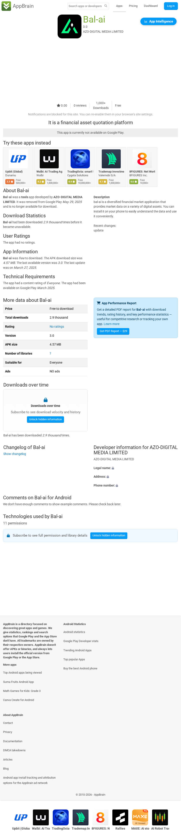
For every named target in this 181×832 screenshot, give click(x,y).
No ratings (57, 327)
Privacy (7, 732)
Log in (171, 6)
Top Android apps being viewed (22, 672)
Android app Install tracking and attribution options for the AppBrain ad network (29, 780)
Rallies (120, 828)
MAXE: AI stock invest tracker (140, 828)
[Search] (106, 6)
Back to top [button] (171, 796)
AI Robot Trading (160, 828)
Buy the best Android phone (80, 668)
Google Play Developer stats (80, 641)
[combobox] (85, 6)
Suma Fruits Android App (18, 682)
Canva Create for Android (18, 700)
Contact (8, 723)
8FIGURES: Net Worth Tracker (142, 171)
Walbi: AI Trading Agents (49, 171)
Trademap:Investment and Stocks (111, 171)
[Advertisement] (90, 70)
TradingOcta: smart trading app (80, 171)
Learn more (111, 324)
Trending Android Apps (77, 650)
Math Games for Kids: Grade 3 (22, 691)
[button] (136, 468)
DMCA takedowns (14, 750)
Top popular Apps (74, 659)
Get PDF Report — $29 (113, 331)
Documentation (12, 741)
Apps (119, 6)
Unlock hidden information (45, 419)
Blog (6, 768)
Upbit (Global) (14, 171)
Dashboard (151, 6)
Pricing (133, 6)
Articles (8, 759)
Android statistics (74, 632)
